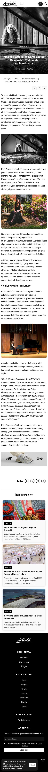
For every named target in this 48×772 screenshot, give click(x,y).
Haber (16, 79)
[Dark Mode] (40, 4)
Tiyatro (24, 689)
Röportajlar (24, 697)
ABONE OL (24, 750)
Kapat (33, 765)
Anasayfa (7, 79)
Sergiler (24, 684)
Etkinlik (24, 702)
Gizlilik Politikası (24, 720)
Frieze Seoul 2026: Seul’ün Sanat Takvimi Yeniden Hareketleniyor (23, 573)
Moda (24, 706)
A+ (44, 88)
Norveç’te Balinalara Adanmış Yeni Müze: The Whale (23, 617)
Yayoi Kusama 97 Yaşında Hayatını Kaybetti (20, 528)
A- (34, 88)
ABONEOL (43, 760)
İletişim (24, 666)
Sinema (24, 693)
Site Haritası (24, 662)
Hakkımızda (24, 657)
